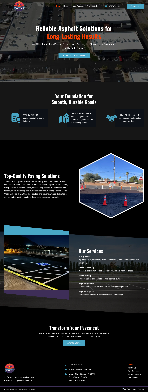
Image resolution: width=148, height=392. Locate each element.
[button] (135, 6)
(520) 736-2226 (116, 6)
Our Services (133, 371)
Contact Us (133, 378)
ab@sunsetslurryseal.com (80, 369)
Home (130, 365)
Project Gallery (134, 374)
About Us (132, 368)
